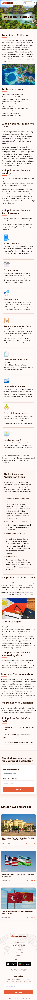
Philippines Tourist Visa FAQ (11, 115)
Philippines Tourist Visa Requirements (15, 99)
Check (18, 789)
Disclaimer (18, 955)
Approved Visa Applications (11, 111)
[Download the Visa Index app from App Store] (11, 964)
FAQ (18, 942)
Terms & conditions (18, 945)
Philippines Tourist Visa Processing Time (15, 108)
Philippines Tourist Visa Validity (12, 97)
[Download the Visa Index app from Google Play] (24, 964)
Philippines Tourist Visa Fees (11, 104)
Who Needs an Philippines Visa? (12, 94)
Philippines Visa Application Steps (13, 101)
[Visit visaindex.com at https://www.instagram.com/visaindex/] (19, 959)
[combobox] (18, 773)
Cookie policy (18, 952)
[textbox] (18, 773)
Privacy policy (18, 949)
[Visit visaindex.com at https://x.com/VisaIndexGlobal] (21, 959)
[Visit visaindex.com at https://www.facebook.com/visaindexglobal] (16, 959)
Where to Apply (7, 106)
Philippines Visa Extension (10, 113)
